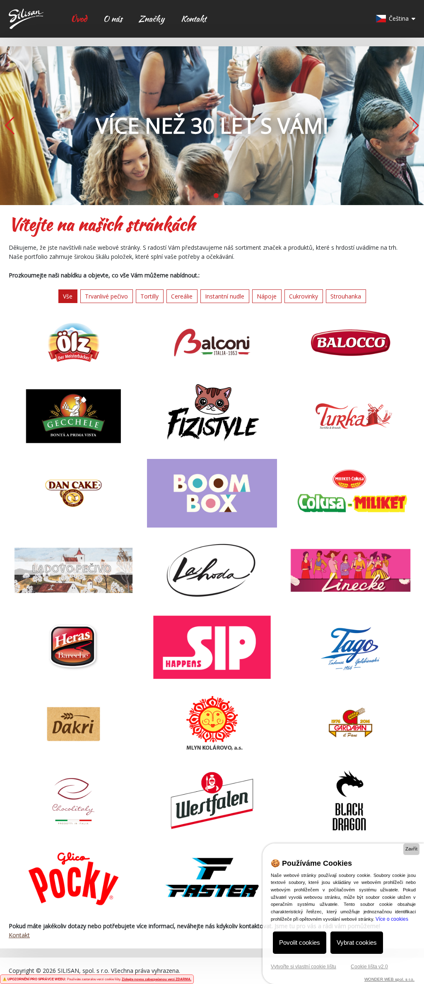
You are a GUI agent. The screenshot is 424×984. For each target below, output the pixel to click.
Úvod (79, 18)
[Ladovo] (73, 570)
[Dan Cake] (73, 493)
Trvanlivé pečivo (106, 296)
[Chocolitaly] (73, 801)
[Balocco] (350, 342)
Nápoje (267, 296)
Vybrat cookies (357, 942)
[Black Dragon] (350, 801)
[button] (414, 126)
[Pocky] (73, 878)
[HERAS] (73, 647)
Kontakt (193, 18)
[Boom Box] (212, 493)
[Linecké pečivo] (350, 570)
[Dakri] (73, 724)
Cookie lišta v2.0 (369, 967)
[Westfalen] (212, 801)
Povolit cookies (299, 942)
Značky (151, 18)
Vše (67, 296)
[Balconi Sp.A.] (212, 342)
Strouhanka (345, 296)
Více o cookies (392, 919)
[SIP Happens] (212, 647)
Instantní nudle (224, 296)
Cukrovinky (303, 296)
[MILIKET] (350, 493)
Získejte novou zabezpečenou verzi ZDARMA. (156, 979)
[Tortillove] (350, 416)
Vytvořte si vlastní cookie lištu (303, 967)
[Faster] (212, 878)
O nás (112, 18)
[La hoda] (212, 570)
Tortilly (149, 296)
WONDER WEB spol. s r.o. (389, 979)
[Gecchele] (73, 416)
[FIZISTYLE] (212, 416)
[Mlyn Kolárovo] (212, 724)
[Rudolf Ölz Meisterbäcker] (73, 342)
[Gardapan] (350, 724)
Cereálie (182, 296)
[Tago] (350, 647)
